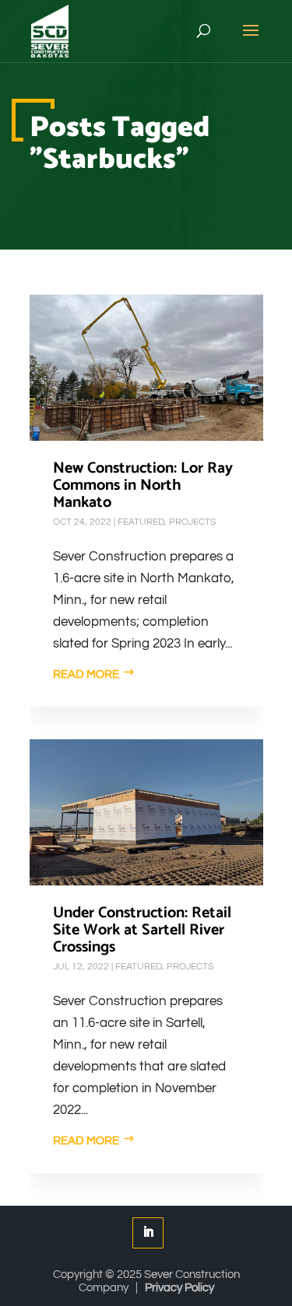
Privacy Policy (179, 1288)
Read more (86, 674)
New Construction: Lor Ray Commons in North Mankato (143, 485)
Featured (141, 522)
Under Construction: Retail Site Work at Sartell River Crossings (142, 930)
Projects (192, 522)
